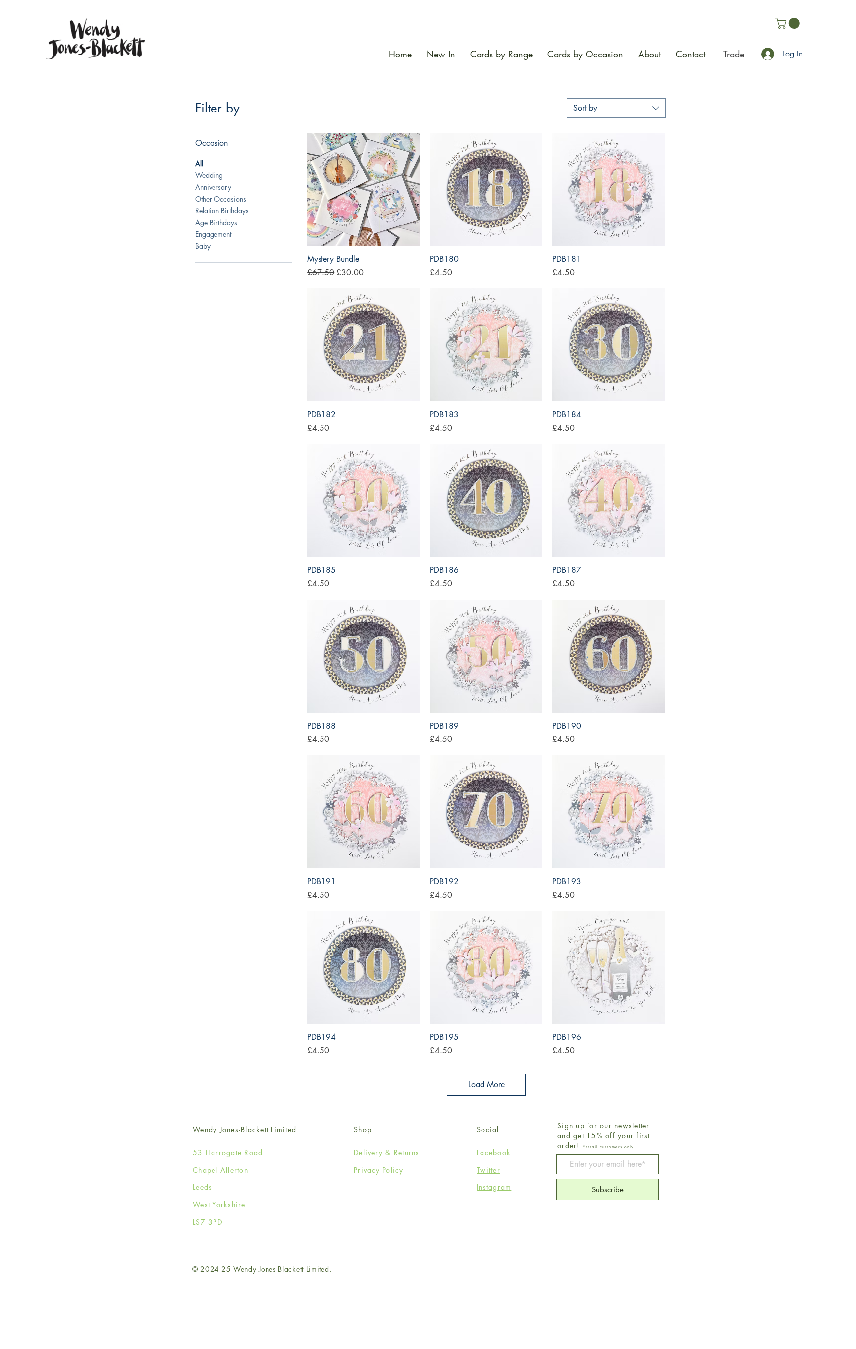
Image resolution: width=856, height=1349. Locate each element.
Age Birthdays (216, 222)
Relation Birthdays (222, 210)
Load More (486, 1084)
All (199, 163)
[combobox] (616, 108)
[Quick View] (363, 189)
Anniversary (213, 187)
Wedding (209, 175)
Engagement (213, 234)
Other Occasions (220, 199)
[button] (788, 23)
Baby (203, 246)
